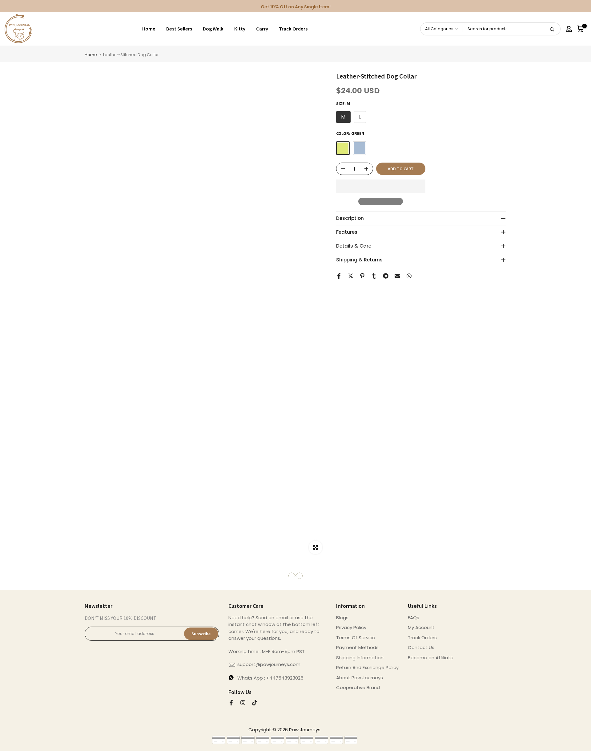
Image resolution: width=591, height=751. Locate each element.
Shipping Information (360, 657)
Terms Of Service (355, 637)
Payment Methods (357, 647)
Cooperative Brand (358, 687)
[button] (380, 186)
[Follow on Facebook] (231, 702)
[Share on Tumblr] (374, 276)
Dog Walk (213, 29)
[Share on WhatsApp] (409, 276)
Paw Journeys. (305, 729)
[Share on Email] (397, 276)
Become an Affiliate (430, 657)
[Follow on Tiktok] (254, 702)
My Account (421, 627)
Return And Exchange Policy (367, 667)
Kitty (239, 29)
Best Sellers (179, 29)
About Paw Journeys (359, 677)
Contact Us (421, 647)
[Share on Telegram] (385, 276)
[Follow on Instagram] (243, 702)
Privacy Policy (351, 627)
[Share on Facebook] (339, 276)
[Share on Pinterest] (362, 276)
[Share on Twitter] (350, 276)
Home (148, 29)
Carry (262, 29)
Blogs (342, 617)
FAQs (413, 617)
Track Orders (293, 29)
